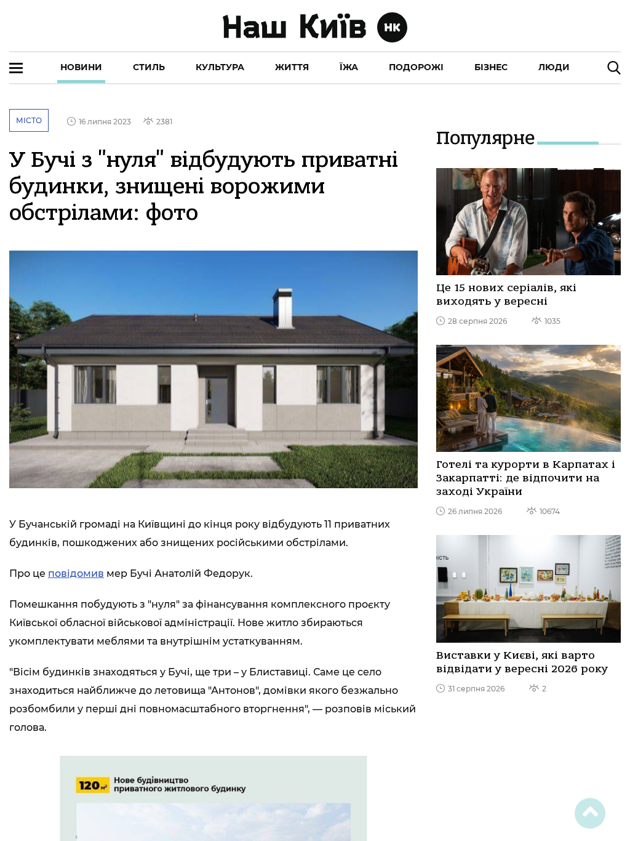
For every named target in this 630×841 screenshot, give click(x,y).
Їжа (349, 67)
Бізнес (491, 67)
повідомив (76, 573)
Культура (220, 67)
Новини (81, 67)
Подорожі (416, 67)
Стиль (149, 67)
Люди (554, 67)
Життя (292, 67)
